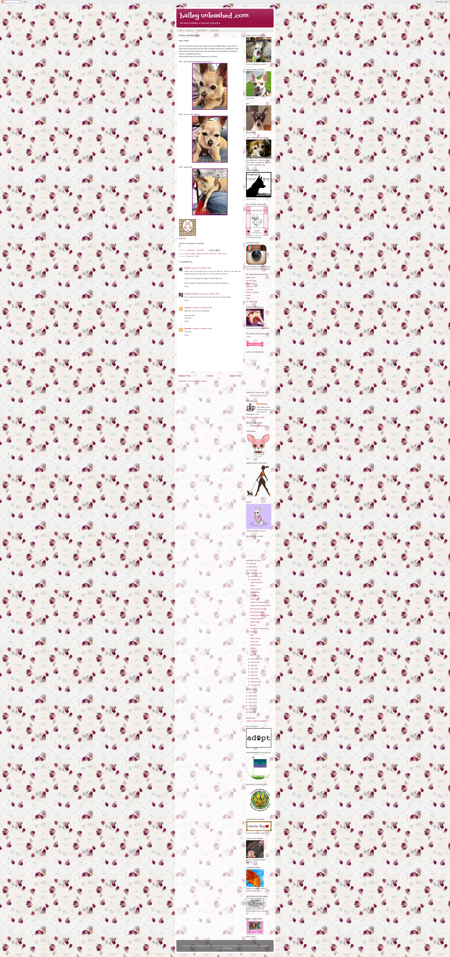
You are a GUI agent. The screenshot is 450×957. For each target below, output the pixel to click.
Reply (186, 286)
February (254, 682)
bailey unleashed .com (214, 15)
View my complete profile (255, 417)
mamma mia (255, 592)
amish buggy (255, 622)
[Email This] (210, 250)
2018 (251, 689)
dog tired (205, 253)
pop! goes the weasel (258, 609)
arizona (187, 253)
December (255, 573)
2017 (251, 692)
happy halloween (256, 582)
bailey (193, 253)
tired (219, 253)
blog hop (182, 238)
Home (210, 375)
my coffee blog (251, 301)
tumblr (248, 295)
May (252, 672)
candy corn (254, 599)
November (255, 576)
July (252, 665)
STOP (252, 586)
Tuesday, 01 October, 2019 (201, 268)
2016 (251, 696)
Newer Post (185, 375)
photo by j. (213, 253)
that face (253, 632)
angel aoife (214, 30)
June (253, 669)
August (253, 662)
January (254, 685)
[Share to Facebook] (217, 250)
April (252, 675)
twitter (248, 298)
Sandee (187, 268)
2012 (251, 709)
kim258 (264, 946)
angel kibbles (202, 30)
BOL (252, 635)
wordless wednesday (258, 602)
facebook (249, 289)
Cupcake (187, 307)
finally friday (254, 595)
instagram (249, 283)
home (181, 30)
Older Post (235, 375)
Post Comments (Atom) (197, 381)
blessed (253, 625)
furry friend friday (256, 612)
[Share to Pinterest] (219, 250)
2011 (251, 712)
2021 (251, 563)
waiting (252, 648)
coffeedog (191, 250)
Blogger (229, 948)
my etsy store (251, 280)
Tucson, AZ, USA (192, 256)
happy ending (255, 638)
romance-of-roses (191, 294)
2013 (251, 706)
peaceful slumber (256, 619)
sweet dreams (255, 645)
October (254, 580)
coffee (198, 253)
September (255, 659)
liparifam (187, 328)
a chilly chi (254, 651)
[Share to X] (214, 250)
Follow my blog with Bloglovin (257, 721)
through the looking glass (259, 628)
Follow (248, 336)
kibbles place (251, 277)
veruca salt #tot (256, 589)
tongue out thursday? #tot (259, 615)
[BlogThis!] (212, 250)
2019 (251, 570)
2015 (251, 699)
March (253, 678)
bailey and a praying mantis (260, 605)
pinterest (249, 286)
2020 (251, 567)
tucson (224, 253)
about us (190, 30)
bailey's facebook (252, 292)
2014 (251, 702)
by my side (254, 641)
